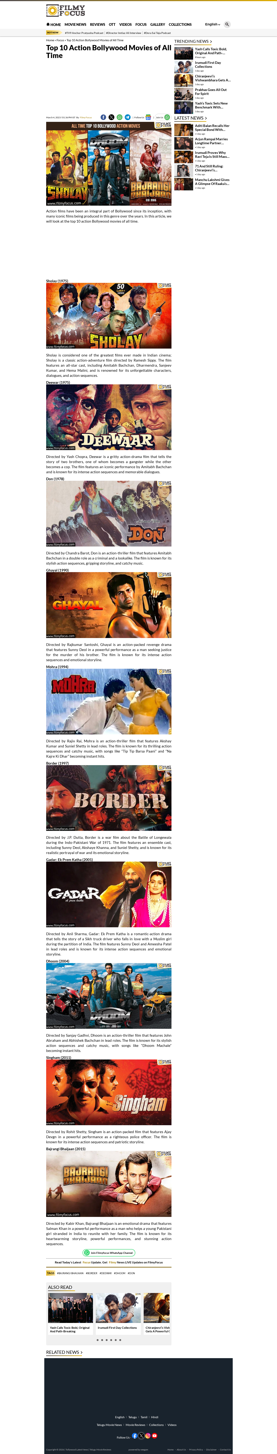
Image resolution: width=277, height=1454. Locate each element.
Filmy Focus (84, 117)
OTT (112, 24)
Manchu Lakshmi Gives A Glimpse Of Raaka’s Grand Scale (212, 184)
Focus (141, 24)
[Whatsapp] (87, 1253)
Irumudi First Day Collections (117, 1327)
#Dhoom (119, 1273)
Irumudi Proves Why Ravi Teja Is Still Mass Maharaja (211, 156)
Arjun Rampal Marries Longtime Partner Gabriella (211, 143)
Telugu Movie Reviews (100, 1449)
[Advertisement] (25, 94)
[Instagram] (148, 1436)
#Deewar (106, 1273)
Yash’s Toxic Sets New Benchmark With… (211, 105)
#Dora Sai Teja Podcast (157, 32)
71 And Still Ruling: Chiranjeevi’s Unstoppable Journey (211, 170)
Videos (125, 24)
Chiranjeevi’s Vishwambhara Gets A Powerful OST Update (165, 1329)
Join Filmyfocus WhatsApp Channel (112, 1252)
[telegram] (128, 117)
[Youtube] (154, 1436)
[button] (98, 1340)
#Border (91, 1273)
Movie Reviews (135, 1424)
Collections (180, 24)
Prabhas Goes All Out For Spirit (211, 92)
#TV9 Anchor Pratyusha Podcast (84, 32)
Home (55, 25)
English (211, 24)
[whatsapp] (119, 117)
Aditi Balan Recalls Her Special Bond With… (212, 128)
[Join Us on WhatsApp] (167, 117)
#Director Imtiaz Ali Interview (123, 32)
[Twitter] (111, 117)
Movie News (75, 24)
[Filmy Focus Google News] (148, 117)
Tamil (144, 1417)
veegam (144, 1449)
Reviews (97, 24)
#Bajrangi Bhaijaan (70, 1273)
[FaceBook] (103, 117)
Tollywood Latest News (77, 1449)
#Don (131, 1273)
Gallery (157, 24)
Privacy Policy (196, 1449)
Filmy (113, 1262)
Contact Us (225, 1449)
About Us (181, 1449)
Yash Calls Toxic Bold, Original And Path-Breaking (70, 1329)
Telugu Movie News (109, 1424)
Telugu (132, 1417)
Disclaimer (211, 1449)
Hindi (154, 1417)
